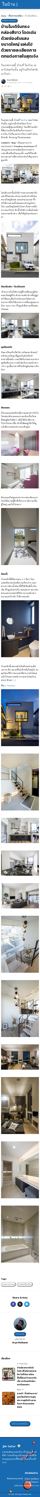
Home (3, 16)
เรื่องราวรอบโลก (15, 16)
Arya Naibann (12, 80)
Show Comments (20, 1424)
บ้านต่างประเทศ (8, 1284)
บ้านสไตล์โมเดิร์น (24, 1284)
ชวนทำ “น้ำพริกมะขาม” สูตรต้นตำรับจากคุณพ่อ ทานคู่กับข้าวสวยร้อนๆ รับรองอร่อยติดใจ (27, 1400)
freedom (11, 685)
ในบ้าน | (10, 4)
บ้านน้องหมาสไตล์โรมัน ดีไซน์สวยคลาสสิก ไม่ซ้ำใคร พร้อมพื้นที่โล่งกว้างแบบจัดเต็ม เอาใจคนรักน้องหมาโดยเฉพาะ (27, 1376)
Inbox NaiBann (32, 1478)
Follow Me (20, 1334)
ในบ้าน (23, 120)
